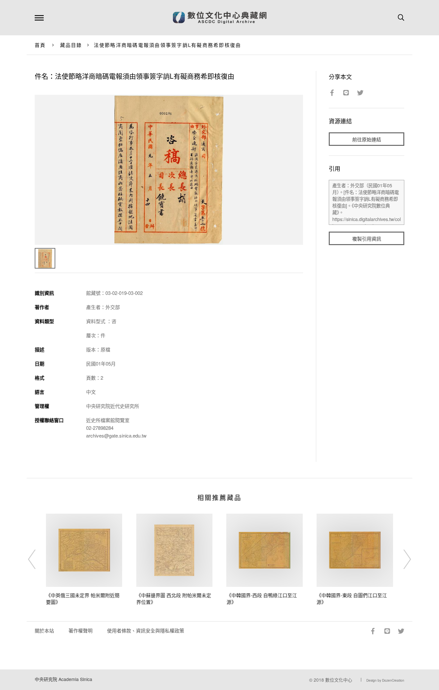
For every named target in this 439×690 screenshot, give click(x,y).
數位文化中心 (338, 680)
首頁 (40, 44)
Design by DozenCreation (385, 680)
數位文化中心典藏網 (219, 18)
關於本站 (44, 630)
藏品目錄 (71, 44)
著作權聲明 (80, 630)
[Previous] (38, 559)
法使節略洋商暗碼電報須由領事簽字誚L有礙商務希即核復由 (167, 44)
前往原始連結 (366, 139)
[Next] (401, 559)
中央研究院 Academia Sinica (63, 679)
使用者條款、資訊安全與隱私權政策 (145, 630)
